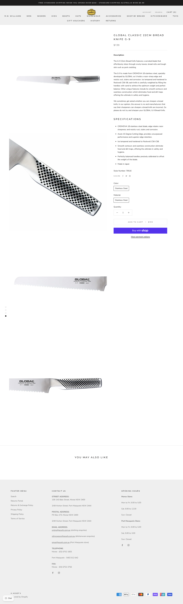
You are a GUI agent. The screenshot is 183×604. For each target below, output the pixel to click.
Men (29, 16)
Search (158, 12)
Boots (66, 16)
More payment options (140, 236)
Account (147, 12)
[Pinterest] (130, 176)
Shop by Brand (136, 16)
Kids (54, 16)
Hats (78, 16)
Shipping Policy (17, 514)
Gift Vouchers (76, 21)
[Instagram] (59, 572)
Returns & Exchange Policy (22, 505)
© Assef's (16, 593)
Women (41, 16)
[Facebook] (123, 176)
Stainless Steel (121, 188)
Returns (111, 21)
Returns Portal (17, 501)
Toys (175, 16)
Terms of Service (18, 518)
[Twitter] (126, 176)
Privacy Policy (16, 509)
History (95, 21)
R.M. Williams (13, 16)
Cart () (171, 12)
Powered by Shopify (19, 597)
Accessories (113, 16)
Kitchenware (159, 16)
